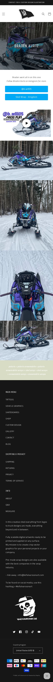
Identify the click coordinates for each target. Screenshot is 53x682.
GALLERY (10, 431)
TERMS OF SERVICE (15, 480)
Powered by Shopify (34, 675)
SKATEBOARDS (12, 412)
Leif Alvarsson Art (23, 675)
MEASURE (10, 511)
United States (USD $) (25, 650)
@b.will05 (26, 89)
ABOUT (9, 498)
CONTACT (10, 437)
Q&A (8, 504)
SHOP (8, 418)
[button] (3, 14)
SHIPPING (10, 461)
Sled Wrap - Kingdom (26, 97)
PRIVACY (10, 474)
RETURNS (10, 468)
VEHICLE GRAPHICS (14, 405)
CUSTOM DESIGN (13, 424)
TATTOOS (10, 399)
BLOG (8, 444)
